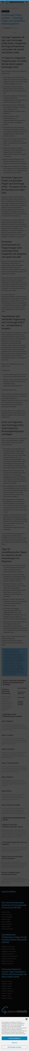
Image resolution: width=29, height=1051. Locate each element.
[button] (26, 1019)
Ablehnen (14, 1042)
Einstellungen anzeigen (14, 1047)
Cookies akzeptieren (14, 1038)
